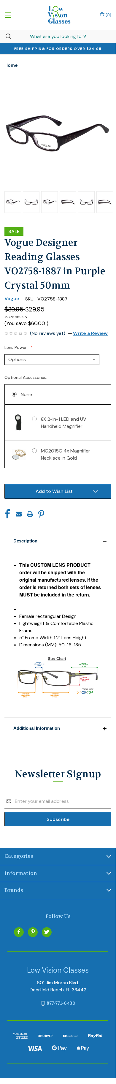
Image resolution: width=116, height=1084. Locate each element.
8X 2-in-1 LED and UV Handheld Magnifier (63, 422)
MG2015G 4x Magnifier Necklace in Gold (65, 454)
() (107, 15)
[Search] (5, 36)
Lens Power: (16, 347)
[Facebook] (7, 514)
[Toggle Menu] (8, 15)
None (26, 394)
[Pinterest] (41, 514)
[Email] (19, 514)
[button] (57, 541)
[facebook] (18, 931)
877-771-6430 (61, 1003)
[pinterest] (32, 931)
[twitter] (46, 931)
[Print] (30, 514)
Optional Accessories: (26, 377)
